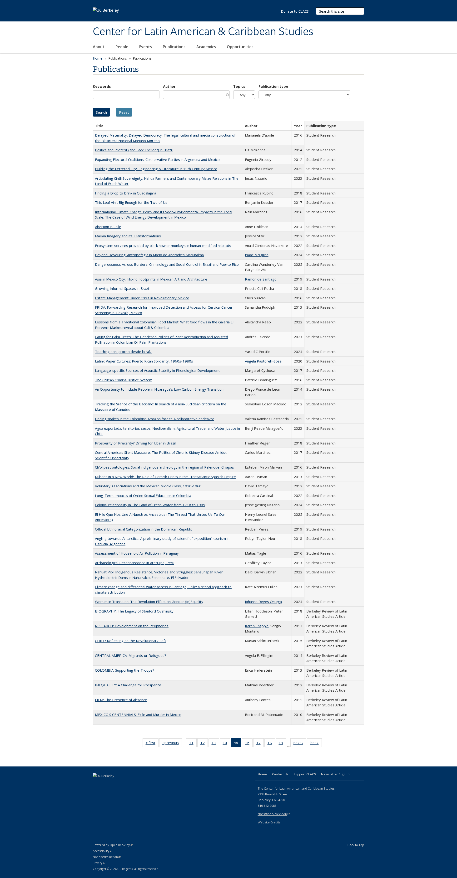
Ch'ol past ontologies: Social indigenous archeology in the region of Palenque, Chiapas (164, 467)
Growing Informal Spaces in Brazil (122, 288)
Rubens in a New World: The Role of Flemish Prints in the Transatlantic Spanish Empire (165, 476)
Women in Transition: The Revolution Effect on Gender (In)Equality (149, 601)
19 (282, 743)
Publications (174, 46)
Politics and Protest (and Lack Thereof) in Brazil (134, 150)
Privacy (99, 863)
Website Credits (269, 822)
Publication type (273, 86)
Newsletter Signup (335, 774)
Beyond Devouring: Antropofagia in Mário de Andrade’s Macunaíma (149, 254)
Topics (239, 86)
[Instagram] (125, 784)
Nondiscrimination (107, 857)
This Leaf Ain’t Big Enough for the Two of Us (131, 202)
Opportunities (240, 46)
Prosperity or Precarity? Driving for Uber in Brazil (135, 443)
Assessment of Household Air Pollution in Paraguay (137, 553)
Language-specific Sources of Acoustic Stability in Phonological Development (157, 370)
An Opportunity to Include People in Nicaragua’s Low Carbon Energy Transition (159, 389)
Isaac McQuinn (256, 254)
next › (299, 743)
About (99, 46)
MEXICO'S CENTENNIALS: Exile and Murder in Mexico (138, 714)
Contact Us (280, 774)
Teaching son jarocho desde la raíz (123, 351)
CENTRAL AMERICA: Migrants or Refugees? (130, 655)
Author (169, 86)
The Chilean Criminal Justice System (123, 380)
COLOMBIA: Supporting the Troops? (124, 670)
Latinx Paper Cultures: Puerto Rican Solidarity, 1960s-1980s (144, 361)
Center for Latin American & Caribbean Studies (203, 32)
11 (193, 743)
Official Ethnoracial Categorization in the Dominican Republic (143, 529)
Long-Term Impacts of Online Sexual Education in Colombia (143, 495)
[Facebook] (97, 784)
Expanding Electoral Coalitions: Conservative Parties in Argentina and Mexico (157, 159)
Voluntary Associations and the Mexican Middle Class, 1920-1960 (148, 486)
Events (146, 46)
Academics (206, 46)
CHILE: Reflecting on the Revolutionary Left (130, 640)
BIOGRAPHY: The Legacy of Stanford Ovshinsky (134, 611)
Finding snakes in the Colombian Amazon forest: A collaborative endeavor (154, 418)
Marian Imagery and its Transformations (128, 236)
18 (271, 743)
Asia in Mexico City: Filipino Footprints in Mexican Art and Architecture (151, 279)
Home (97, 58)
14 (226, 743)
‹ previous (172, 743)
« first (152, 743)
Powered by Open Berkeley (113, 845)
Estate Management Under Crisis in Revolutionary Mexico (142, 298)
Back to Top (356, 845)
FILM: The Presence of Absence (121, 699)
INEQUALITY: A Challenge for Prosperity (128, 685)
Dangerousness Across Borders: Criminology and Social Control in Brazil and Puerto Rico (167, 264)
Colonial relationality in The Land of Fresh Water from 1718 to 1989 (150, 504)
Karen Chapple (257, 625)
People (122, 46)
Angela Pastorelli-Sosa (263, 361)
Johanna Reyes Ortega (263, 601)
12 (204, 743)
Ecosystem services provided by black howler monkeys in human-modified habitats (163, 245)
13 (215, 743)
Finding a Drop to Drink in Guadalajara (125, 193)
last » (316, 743)
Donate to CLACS (295, 11)
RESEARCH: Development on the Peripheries (132, 625)
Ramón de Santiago (261, 279)
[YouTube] (116, 784)
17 (260, 743)
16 (249, 743)
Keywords (102, 86)
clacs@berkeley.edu (274, 814)
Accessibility (102, 851)
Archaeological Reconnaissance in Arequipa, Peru (134, 562)
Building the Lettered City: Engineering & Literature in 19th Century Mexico (156, 168)
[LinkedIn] (106, 784)
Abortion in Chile (108, 226)
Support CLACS (304, 774)
